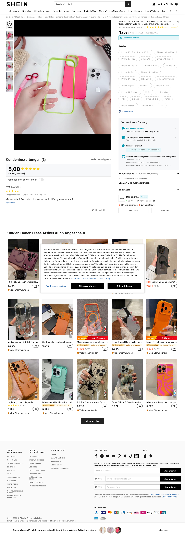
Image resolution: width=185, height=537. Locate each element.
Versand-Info (34, 456)
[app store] (145, 457)
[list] (117, 456)
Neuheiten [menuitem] (27, 11)
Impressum (11, 456)
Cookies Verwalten (66, 521)
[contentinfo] (137, 512)
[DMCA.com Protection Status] (103, 518)
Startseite (10, 17)
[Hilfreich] (93, 210)
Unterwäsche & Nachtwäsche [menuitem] (112, 11)
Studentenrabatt (13, 477)
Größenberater (34, 474)
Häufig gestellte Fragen (60, 468)
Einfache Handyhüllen (65, 17)
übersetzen (10, 203)
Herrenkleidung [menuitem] (135, 11)
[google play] (151, 457)
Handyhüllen (49, 17)
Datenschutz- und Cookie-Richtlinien (164, 495)
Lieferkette (11, 467)
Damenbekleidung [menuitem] (61, 11)
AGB (9, 474)
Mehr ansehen (93, 421)
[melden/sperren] (109, 210)
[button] (171, 4)
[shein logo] (17, 4)
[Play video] (62, 85)
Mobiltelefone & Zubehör (25, 17)
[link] (159, 4)
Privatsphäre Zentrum (15, 521)
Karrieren (11, 470)
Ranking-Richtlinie (36, 482)
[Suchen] (128, 4)
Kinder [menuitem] (164, 11)
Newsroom (11, 481)
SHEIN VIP (11, 488)
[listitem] (23, 266)
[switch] (41, 179)
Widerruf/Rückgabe (36, 460)
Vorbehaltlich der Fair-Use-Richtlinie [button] (141, 140)
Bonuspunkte (56, 461)
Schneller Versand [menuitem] (42, 11)
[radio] (126, 52)
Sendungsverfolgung (37, 470)
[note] (19, 289)
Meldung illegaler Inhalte (36, 478)
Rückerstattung (35, 463)
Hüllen (39, 17)
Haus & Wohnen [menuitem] (152, 11)
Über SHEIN (12, 460)
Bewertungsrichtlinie (15, 174)
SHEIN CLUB (12, 484)
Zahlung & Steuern (58, 458)
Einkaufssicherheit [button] (134, 146)
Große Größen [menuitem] (90, 11)
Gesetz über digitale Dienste (15, 492)
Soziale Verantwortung (16, 463)
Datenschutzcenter (169, 497)
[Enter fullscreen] (108, 148)
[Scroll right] (177, 11)
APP (145, 450)
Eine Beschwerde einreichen (14, 496)
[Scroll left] (173, 11)
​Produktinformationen (37, 486)
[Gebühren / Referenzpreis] (128, 33)
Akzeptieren (100, 508)
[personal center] (154, 4)
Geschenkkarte (56, 465)
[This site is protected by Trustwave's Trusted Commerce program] (96, 518)
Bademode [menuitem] (76, 11)
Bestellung (33, 467)
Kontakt (54, 454)
